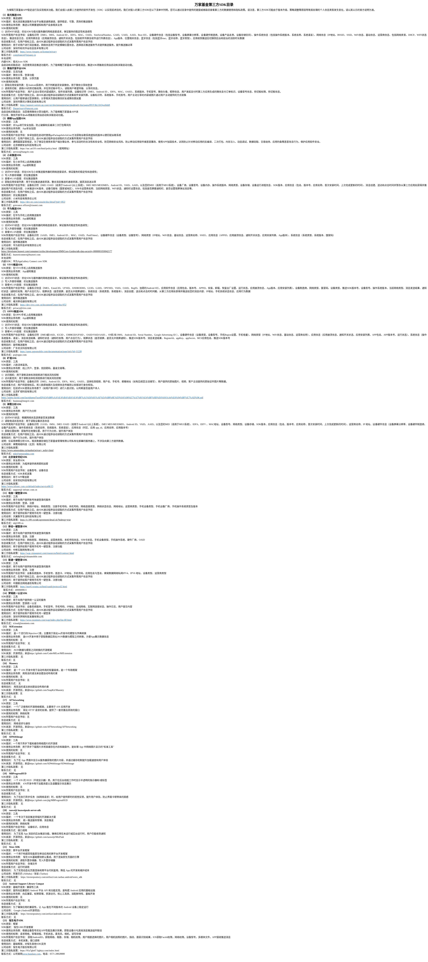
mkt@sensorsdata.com (23, 453)
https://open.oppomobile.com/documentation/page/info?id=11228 (51, 351)
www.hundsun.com (31, 954)
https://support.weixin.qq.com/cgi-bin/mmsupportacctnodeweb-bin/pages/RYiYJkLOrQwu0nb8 (65, 105)
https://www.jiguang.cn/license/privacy (38, 51)
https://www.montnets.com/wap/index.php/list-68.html (46, 620)
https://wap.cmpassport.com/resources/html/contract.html (47, 553)
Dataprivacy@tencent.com (25, 108)
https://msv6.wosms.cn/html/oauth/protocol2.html (43, 586)
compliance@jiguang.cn (24, 55)
